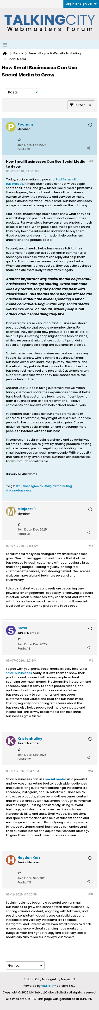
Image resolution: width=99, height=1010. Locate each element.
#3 (90, 660)
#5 (90, 894)
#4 (90, 771)
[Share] (88, 148)
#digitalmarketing (58, 486)
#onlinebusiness (18, 490)
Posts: (22, 149)
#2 (90, 546)
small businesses (19, 673)
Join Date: (25, 145)
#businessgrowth (29, 486)
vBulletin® (48, 986)
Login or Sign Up (79, 4)
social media (55, 779)
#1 (91, 161)
